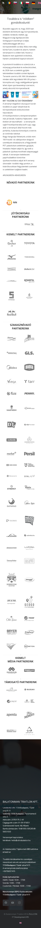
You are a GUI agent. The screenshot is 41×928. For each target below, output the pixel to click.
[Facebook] (6, 903)
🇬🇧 (20, 923)
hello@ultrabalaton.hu (21, 840)
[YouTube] (12, 903)
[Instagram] (19, 903)
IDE (28, 849)
